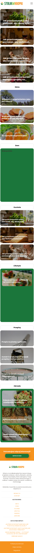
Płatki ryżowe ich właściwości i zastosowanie (15, 435)
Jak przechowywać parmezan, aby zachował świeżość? (16, 40)
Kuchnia (17, 207)
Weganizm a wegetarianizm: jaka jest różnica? (16, 100)
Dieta (17, 87)
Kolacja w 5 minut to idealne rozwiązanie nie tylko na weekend (15, 401)
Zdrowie (17, 386)
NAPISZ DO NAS (17, 456)
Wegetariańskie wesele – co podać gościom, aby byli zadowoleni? (13, 117)
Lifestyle (17, 266)
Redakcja (17, 493)
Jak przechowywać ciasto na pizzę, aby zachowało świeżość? (17, 529)
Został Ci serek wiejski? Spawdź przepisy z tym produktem (15, 358)
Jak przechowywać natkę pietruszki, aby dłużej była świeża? (16, 21)
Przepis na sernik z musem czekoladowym (13, 375)
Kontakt (17, 496)
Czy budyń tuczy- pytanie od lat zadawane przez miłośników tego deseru (15, 281)
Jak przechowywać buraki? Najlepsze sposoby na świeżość (17, 78)
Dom (17, 145)
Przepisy (17, 327)
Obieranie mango (17, 536)
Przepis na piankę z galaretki (14, 342)
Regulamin (17, 550)
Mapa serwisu (17, 547)
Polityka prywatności (17, 544)
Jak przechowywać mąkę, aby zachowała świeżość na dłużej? (16, 59)
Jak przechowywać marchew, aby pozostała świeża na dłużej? (16, 525)
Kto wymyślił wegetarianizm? (14, 136)
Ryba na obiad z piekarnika (14, 419)
